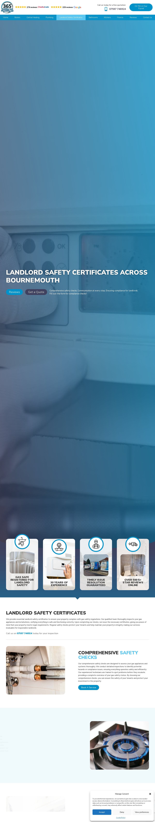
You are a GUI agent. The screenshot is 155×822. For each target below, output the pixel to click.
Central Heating (33, 17)
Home (5, 17)
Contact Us (147, 17)
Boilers (17, 17)
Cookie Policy (120, 818)
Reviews (133, 17)
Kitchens (107, 17)
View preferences (142, 812)
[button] (150, 794)
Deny (122, 812)
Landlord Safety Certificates (71, 17)
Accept (102, 812)
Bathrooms (93, 17)
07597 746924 (117, 9)
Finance (120, 17)
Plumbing (49, 17)
